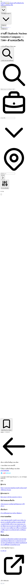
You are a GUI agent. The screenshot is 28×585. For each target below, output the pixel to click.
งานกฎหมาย (11, 526)
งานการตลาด (4, 520)
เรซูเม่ (10, 3)
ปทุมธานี (7, 540)
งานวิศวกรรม (12, 524)
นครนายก (17, 544)
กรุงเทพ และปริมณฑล (7, 539)
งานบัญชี (7, 522)
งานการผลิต (9, 528)
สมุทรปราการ (13, 540)
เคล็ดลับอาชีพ (9, 5)
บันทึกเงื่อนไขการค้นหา (6, 430)
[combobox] (14, 118)
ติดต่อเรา (19, 513)
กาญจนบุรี (12, 544)
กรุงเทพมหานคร (17, 539)
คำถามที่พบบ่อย (5, 513)
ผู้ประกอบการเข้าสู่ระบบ (7, 497)
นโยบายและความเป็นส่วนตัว (8, 504)
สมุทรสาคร (20, 540)
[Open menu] (7, 29)
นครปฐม (24, 539)
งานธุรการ (7, 529)
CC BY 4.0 (3, 550)
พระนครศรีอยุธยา (8, 542)
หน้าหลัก (3, 3)
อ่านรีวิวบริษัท (16, 3)
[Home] (6, 1)
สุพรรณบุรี (20, 542)
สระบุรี (15, 542)
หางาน (7, 3)
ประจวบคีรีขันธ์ (5, 544)
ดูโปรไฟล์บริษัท (5, 470)
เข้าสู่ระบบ (3, 25)
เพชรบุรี (25, 542)
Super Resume (7, 489)
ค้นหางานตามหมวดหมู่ (7, 488)
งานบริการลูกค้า (12, 520)
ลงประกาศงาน (18, 497)
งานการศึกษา (16, 528)
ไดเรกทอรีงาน (17, 488)
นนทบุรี (3, 540)
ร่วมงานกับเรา (13, 513)
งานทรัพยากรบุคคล (15, 522)
